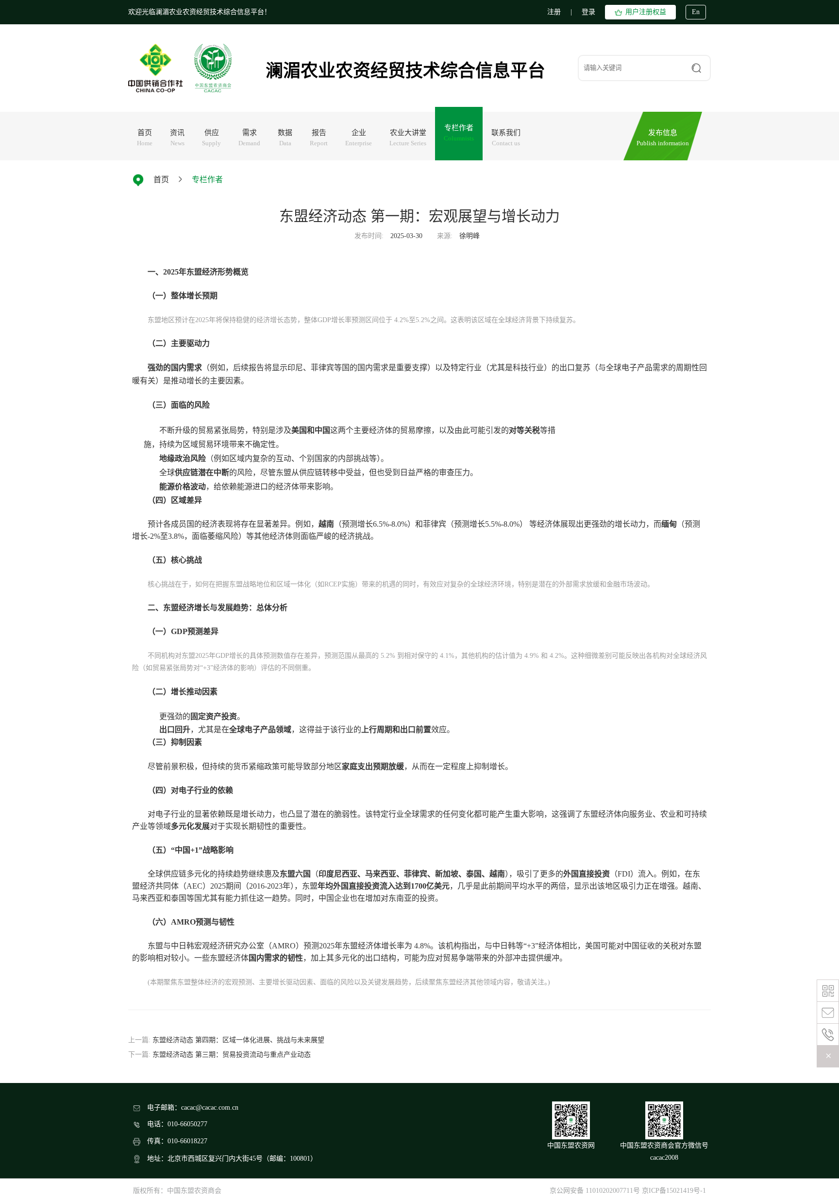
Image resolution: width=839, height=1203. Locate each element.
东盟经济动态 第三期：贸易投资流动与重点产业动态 (231, 1054)
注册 (554, 12)
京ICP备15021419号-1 (674, 1190)
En (696, 12)
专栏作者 (207, 179)
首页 (161, 179)
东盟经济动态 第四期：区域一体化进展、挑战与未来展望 (238, 1040)
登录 (588, 12)
